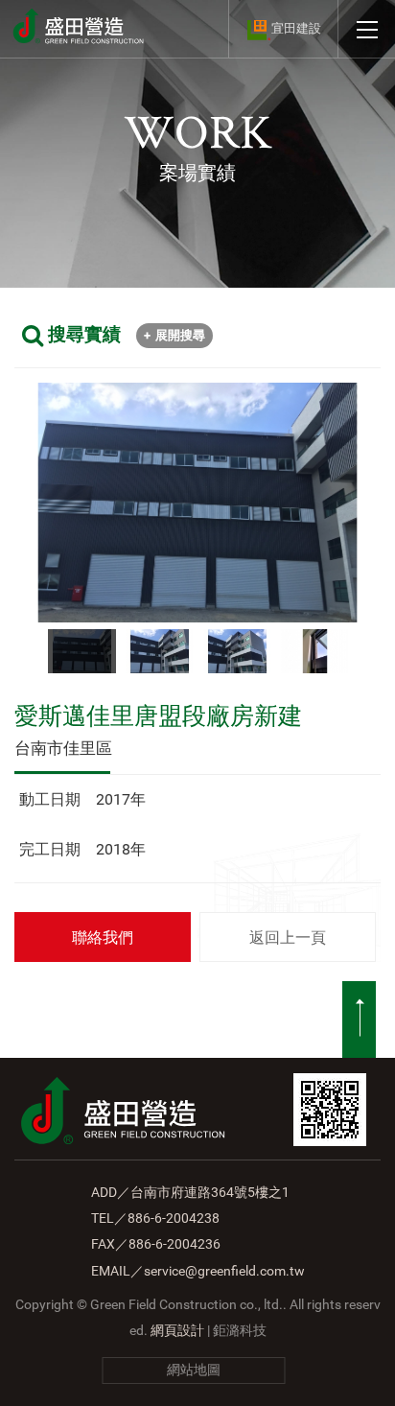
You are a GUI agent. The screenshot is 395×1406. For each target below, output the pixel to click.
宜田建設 (296, 28)
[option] (197, 502)
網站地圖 (194, 1369)
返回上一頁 (287, 937)
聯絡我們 (102, 937)
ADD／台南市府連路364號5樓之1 (190, 1192)
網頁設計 (177, 1330)
